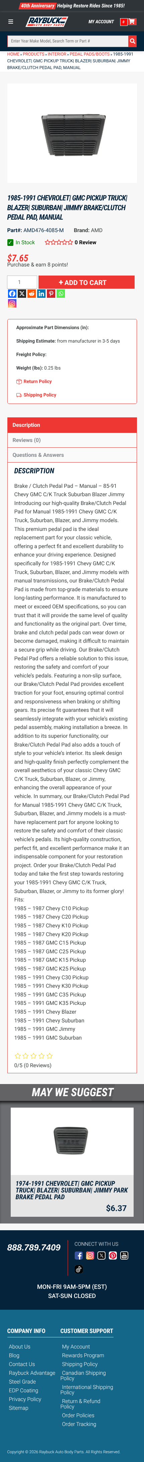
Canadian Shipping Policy (83, 1375)
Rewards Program (83, 1355)
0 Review (85, 242)
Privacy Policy (25, 1399)
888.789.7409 (34, 1247)
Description (26, 425)
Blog (14, 1355)
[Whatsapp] (61, 293)
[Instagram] (12, 303)
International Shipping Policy (86, 1390)
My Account (101, 22)
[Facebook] (12, 293)
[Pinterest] (51, 293)
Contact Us (22, 1364)
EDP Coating (24, 1390)
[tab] (72, 425)
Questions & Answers (38, 455)
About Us (19, 1346)
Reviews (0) (27, 440)
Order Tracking (79, 1424)
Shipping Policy (80, 1364)
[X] (22, 293)
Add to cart (86, 283)
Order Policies (78, 1415)
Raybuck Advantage (32, 1373)
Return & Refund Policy (80, 1404)
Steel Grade (22, 1381)
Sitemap (18, 1408)
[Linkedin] (41, 293)
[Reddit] (31, 293)
